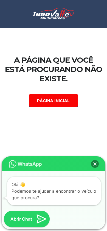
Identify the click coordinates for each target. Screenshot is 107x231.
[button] (95, 164)
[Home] (53, 13)
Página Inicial (53, 100)
